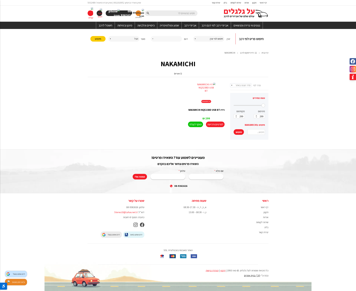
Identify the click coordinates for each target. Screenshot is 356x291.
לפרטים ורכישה (215, 124)
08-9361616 (180, 186)
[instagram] (135, 226)
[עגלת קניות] (90, 13)
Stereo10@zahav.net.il (126, 212)
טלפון (182, 170)
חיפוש (98, 39)
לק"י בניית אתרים (252, 275)
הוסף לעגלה (195, 124)
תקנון (222, 270)
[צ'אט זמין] (138, 13)
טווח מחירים (259, 98)
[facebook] (142, 226)
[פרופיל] (99, 13)
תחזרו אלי (140, 176)
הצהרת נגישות (212, 270)
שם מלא (218, 170)
